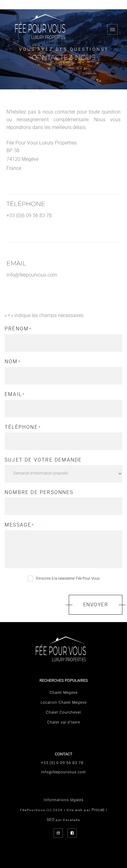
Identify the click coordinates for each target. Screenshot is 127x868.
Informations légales (64, 800)
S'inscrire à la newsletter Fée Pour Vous (68, 578)
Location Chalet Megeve (64, 702)
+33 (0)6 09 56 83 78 (29, 215)
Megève (30, 159)
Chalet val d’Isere (63, 722)
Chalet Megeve (64, 692)
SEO (51, 820)
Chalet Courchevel (63, 712)
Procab (98, 810)
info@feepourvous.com (31, 275)
